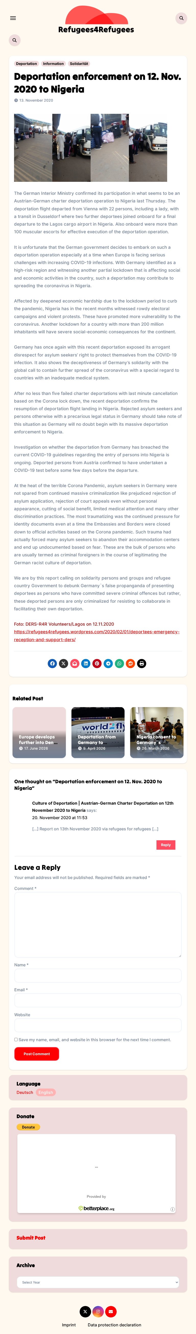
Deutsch (25, 1092)
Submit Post (31, 1237)
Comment (25, 888)
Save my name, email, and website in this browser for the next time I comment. (95, 1039)
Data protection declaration (114, 1324)
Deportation (26, 63)
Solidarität (79, 63)
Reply (166, 845)
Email (21, 989)
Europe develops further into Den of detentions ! (37, 742)
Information (53, 63)
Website (22, 1014)
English (46, 1092)
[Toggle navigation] (13, 18)
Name (21, 964)
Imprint (69, 1324)
